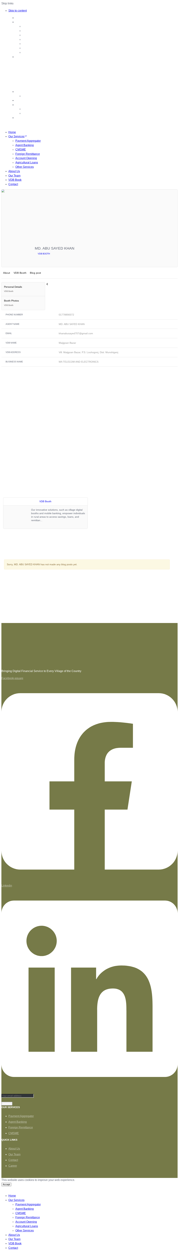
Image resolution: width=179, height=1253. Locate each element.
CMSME (27, 35)
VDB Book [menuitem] (15, 1243)
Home (19, 17)
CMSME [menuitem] (20, 1213)
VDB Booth (43, 254)
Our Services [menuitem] (16, 1200)
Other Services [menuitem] (24, 1230)
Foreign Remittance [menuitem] (27, 1217)
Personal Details (13, 288)
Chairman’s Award (33, 95)
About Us (21, 56)
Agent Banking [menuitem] (24, 1208)
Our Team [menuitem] (14, 1239)
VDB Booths (30, 108)
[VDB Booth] (166, 257)
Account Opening (33, 43)
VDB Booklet (30, 113)
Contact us (22, 100)
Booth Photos (11, 302)
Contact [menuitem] (13, 1247)
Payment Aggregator (35, 26)
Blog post (35, 272)
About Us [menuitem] (14, 1234)
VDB (18, 104)
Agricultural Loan (33, 48)
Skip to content (17, 10)
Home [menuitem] (12, 1195)
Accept (6, 1184)
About (6, 272)
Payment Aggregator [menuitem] (28, 1204)
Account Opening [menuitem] (26, 1221)
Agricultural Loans (26, 162)
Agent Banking (31, 30)
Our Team (21, 91)
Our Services (24, 22)
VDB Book (15, 179)
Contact (13, 184)
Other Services (31, 52)
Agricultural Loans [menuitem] (26, 1226)
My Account (23, 117)
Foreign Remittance (34, 39)
